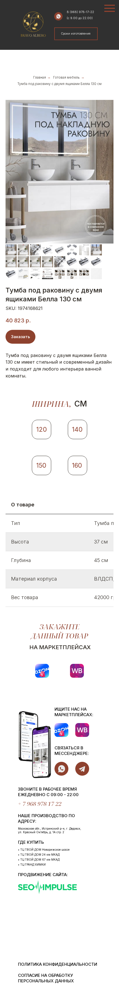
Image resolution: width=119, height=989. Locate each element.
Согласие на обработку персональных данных (46, 978)
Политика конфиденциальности (57, 964)
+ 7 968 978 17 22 (39, 803)
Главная (39, 77)
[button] (75, 33)
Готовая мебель (66, 77)
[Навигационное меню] (109, 8)
